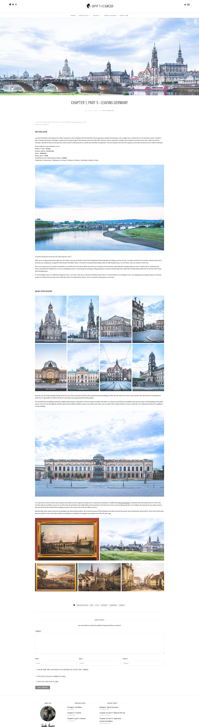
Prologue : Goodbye (74, 707)
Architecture (82, 605)
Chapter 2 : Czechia (74, 713)
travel (122, 605)
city (97, 605)
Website (125, 659)
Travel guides (110, 15)
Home (73, 15)
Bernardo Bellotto (124, 503)
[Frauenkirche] (51, 319)
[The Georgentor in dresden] (116, 367)
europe (104, 605)
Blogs (96, 15)
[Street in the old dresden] (148, 319)
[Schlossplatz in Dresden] (148, 367)
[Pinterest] (13, 4)
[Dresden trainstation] (51, 367)
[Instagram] (16, 4)
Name (37, 659)
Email (81, 659)
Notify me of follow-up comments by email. (52, 676)
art (91, 605)
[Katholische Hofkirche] (83, 319)
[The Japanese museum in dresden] (83, 367)
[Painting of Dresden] (67, 539)
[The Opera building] (116, 319)
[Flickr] (10, 4)
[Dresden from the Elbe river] (132, 539)
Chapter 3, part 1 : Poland (76, 718)
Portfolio (83, 15)
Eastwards (108, 110)
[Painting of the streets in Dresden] (99, 577)
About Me (124, 15)
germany (113, 605)
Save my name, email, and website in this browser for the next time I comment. (63, 670)
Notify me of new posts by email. (48, 681)
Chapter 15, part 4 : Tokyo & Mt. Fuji (112, 713)
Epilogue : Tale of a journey (109, 707)
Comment (38, 631)
